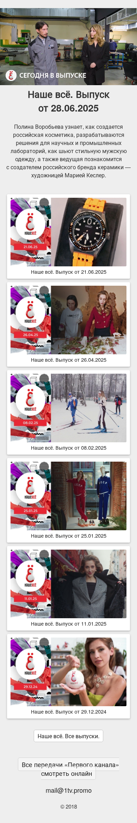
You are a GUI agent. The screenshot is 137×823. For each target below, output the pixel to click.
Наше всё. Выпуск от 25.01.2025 (68, 535)
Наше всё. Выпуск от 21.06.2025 (68, 271)
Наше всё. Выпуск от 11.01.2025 (68, 623)
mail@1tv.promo (69, 789)
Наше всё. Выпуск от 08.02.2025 (68, 447)
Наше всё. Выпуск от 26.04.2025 (68, 359)
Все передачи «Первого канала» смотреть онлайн (70, 769)
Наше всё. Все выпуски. (68, 736)
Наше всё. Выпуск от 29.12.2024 (68, 711)
